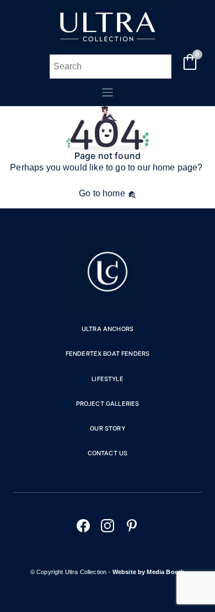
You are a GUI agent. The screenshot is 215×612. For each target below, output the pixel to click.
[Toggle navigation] (107, 92)
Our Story (107, 428)
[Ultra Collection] (107, 47)
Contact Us (108, 453)
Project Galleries (107, 403)
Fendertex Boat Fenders (108, 353)
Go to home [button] (103, 193)
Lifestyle (107, 379)
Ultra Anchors (107, 329)
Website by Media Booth (148, 572)
